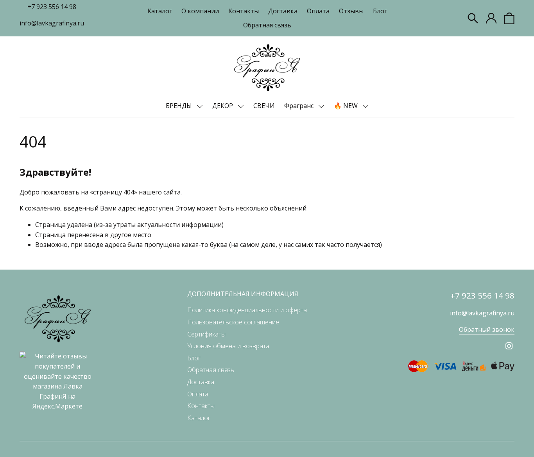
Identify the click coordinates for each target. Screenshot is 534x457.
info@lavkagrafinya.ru (52, 23)
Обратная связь (267, 25)
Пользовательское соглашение (233, 322)
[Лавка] (267, 67)
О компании (200, 11)
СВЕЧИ (264, 105)
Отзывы (351, 11)
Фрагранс (299, 105)
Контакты (243, 11)
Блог (380, 11)
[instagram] (508, 345)
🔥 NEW (346, 105)
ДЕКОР (223, 105)
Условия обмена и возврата (228, 346)
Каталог (159, 11)
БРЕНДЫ (180, 105)
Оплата (318, 11)
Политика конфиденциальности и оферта (247, 310)
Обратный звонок (486, 329)
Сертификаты (206, 334)
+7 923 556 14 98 (51, 6)
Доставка (282, 11)
